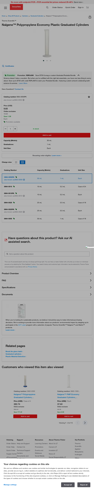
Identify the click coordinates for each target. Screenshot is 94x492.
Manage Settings (10, 485)
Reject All (83, 485)
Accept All (68, 485)
